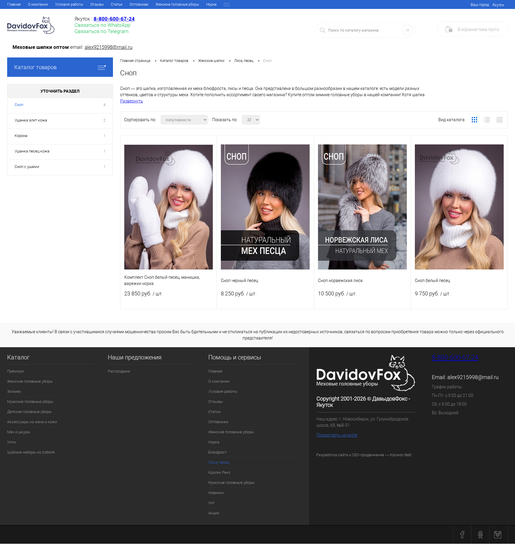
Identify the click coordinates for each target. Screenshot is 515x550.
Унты (11, 442)
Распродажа (119, 371)
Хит (211, 503)
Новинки (216, 492)
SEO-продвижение (368, 455)
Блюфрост (217, 452)
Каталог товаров (35, 67)
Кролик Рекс (219, 472)
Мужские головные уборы (30, 401)
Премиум (15, 371)
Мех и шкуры (18, 432)
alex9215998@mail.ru (108, 47)
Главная (14, 4)
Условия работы (69, 4)
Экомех (14, 391)
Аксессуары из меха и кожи (32, 422)
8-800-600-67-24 (455, 357)
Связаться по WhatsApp (102, 25)
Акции (213, 513)
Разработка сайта (332, 455)
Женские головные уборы (177, 4)
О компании (38, 4)
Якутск (498, 5)
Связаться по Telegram (101, 31)
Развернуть (131, 101)
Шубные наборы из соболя (31, 452)
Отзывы (97, 4)
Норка (211, 4)
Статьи (116, 4)
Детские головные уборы (29, 411)
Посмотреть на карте (337, 435)
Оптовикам (139, 4)
